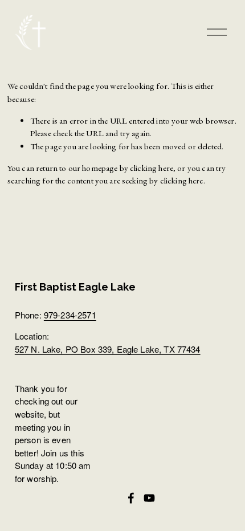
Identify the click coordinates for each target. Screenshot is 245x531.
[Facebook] (131, 498)
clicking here (151, 167)
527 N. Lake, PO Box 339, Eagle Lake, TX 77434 (108, 349)
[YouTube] (149, 498)
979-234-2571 (70, 315)
